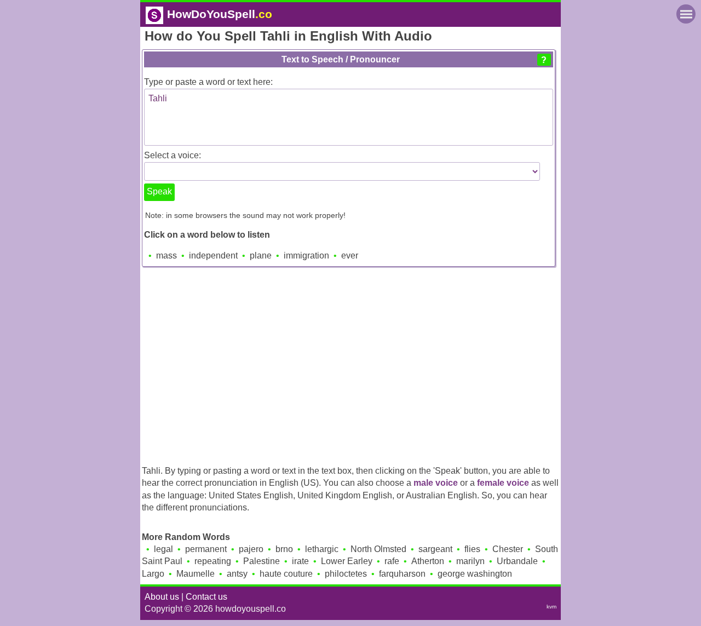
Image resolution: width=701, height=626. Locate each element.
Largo (153, 573)
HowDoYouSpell (219, 14)
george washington (475, 573)
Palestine (261, 561)
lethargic (321, 549)
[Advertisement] (350, 363)
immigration (306, 255)
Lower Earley (346, 561)
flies (472, 549)
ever (349, 255)
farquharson (402, 573)
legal (163, 549)
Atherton (427, 561)
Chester (507, 549)
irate (300, 561)
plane (261, 255)
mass (166, 255)
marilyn (470, 561)
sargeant (435, 549)
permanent (206, 549)
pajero (251, 549)
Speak (159, 191)
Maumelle (195, 573)
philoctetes (346, 573)
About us (162, 596)
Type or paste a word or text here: (208, 82)
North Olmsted (378, 549)
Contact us (206, 596)
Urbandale (517, 561)
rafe (391, 561)
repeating (212, 561)
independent (213, 255)
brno (284, 549)
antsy (237, 573)
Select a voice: (172, 155)
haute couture (286, 573)
